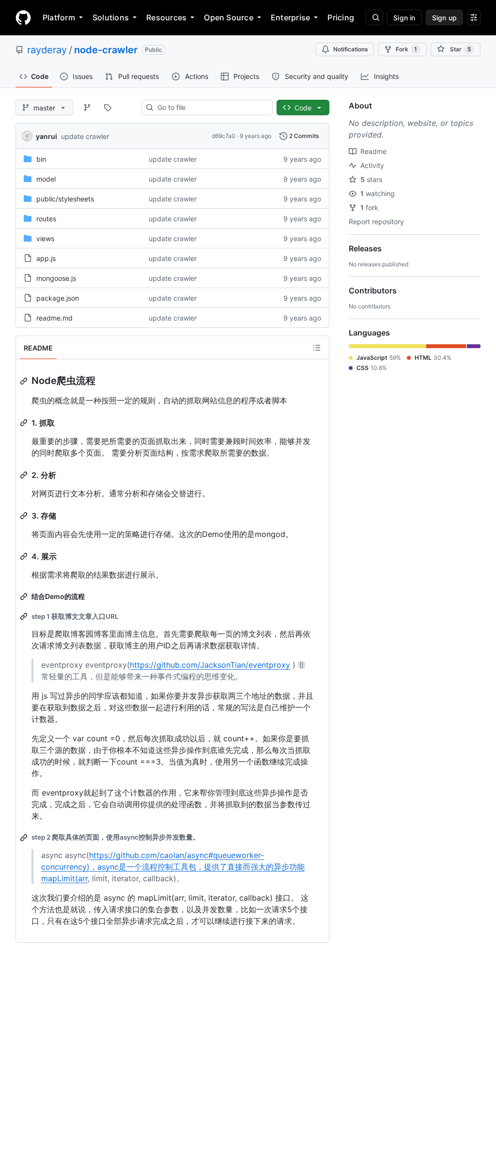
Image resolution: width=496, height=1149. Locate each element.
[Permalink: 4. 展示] (24, 556)
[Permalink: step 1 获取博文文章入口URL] (24, 616)
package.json (57, 298)
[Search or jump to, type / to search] (374, 17)
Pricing (340, 17)
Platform (59, 17)
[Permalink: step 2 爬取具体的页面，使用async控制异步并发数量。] (24, 837)
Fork (406, 49)
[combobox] (210, 107)
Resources (166, 17)
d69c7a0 (223, 135)
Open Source (228, 17)
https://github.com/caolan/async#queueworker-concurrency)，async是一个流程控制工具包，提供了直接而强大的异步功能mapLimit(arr (173, 866)
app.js (46, 258)
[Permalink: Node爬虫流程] (24, 381)
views (45, 238)
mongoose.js (56, 278)
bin (41, 159)
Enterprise (290, 17)
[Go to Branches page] (87, 107)
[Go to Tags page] (107, 107)
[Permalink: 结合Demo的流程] (24, 596)
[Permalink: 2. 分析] (24, 475)
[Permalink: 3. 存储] (24, 515)
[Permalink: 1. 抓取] (24, 422)
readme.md (54, 318)
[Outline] (317, 347)
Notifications (350, 49)
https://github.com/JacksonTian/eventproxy (210, 665)
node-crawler (106, 50)
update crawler (85, 136)
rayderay (47, 50)
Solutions (111, 17)
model (46, 179)
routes (46, 218)
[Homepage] (23, 17)
